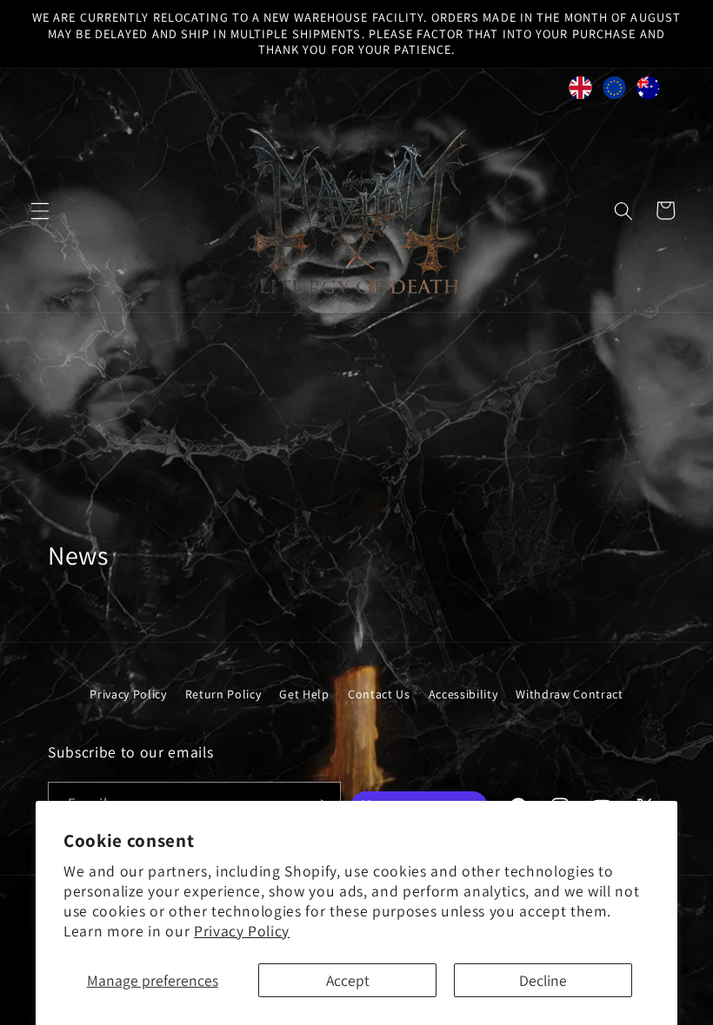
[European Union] (614, 92)
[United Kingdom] (580, 92)
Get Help (304, 694)
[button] (40, 210)
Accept (348, 980)
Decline (543, 980)
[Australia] (648, 92)
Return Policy (223, 694)
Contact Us (379, 694)
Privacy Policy (242, 931)
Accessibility (463, 694)
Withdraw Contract (569, 694)
